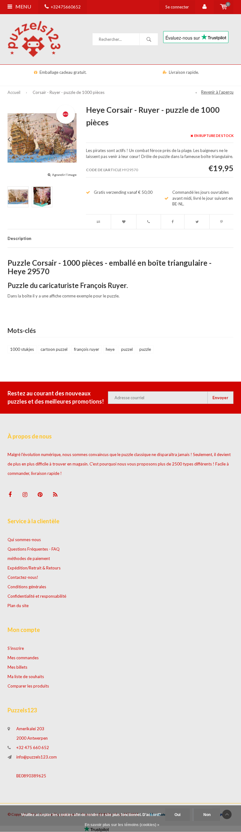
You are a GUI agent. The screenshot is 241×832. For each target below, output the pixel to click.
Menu (22, 6)
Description (19, 238)
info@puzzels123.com (36, 756)
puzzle (145, 349)
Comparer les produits (28, 685)
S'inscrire (16, 648)
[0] (223, 6)
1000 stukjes (22, 349)
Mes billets (17, 667)
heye (110, 349)
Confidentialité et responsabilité (37, 596)
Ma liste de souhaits (26, 676)
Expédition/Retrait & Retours (34, 567)
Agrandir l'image (64, 175)
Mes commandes (23, 657)
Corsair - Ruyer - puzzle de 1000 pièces (68, 92)
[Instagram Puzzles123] (25, 494)
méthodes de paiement (29, 558)
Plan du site (18, 605)
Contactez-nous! (23, 577)
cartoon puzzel (53, 349)
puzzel (127, 349)
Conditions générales (27, 586)
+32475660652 (66, 6)
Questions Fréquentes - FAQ (34, 549)
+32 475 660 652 (32, 747)
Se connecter (177, 6)
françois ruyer (86, 349)
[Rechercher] (148, 39)
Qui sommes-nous (24, 539)
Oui (177, 815)
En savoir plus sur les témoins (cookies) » (122, 825)
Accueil (14, 92)
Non (207, 815)
